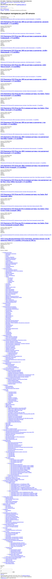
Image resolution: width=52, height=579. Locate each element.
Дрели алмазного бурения (11, 300)
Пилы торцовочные (10, 290)
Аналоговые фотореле (13, 352)
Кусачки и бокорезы (10, 257)
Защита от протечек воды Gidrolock (13, 370)
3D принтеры (8, 528)
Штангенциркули (9, 315)
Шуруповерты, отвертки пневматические (15, 522)
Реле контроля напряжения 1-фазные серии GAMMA (22, 465)
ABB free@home (9, 425)
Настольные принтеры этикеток (18, 542)
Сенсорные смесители (10, 355)
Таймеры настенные (10, 349)
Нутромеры (8, 318)
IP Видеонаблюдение (10, 364)
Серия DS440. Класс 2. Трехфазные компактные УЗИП (22, 487)
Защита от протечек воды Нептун (13, 378)
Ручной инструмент (7, 252)
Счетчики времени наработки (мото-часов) (15, 479)
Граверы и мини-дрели (10, 287)
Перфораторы (9, 272)
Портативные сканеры (15, 550)
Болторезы (8, 254)
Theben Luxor (8, 405)
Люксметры (8, 329)
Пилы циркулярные (10, 289)
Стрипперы (8, 260)
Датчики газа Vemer (10, 435)
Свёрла (7, 276)
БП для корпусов (9, 507)
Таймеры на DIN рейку (11, 348)
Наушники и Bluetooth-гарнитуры (13, 532)
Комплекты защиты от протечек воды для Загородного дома (21, 374)
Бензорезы (8, 305)
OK (13, 572)
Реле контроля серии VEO (16, 473)
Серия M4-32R (11, 454)
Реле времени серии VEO (16, 462)
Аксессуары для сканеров (16, 553)
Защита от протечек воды (8, 368)
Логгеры (7, 330)
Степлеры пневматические (11, 523)
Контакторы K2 (11, 450)
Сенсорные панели (12, 391)
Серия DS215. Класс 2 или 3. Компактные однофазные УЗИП (24, 493)
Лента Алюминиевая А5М (11, 439)
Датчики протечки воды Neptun (15, 382)
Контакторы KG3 (12, 448)
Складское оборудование (8, 562)
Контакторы (8, 441)
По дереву (10, 279)
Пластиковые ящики (10, 563)
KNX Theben (8, 403)
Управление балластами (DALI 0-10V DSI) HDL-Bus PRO (20, 418)
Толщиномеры (9, 333)
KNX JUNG (8, 422)
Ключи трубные (9, 261)
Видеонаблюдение (7, 363)
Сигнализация (6, 360)
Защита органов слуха (10, 561)
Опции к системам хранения (12, 526)
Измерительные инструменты (9, 306)
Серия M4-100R (11, 456)
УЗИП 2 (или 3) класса (13, 490)
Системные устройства (13, 401)
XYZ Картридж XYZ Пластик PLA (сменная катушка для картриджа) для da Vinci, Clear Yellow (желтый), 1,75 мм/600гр (26, 181)
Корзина (4, 6)
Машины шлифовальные (11, 302)
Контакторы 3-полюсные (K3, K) (15, 444)
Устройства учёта (9, 547)
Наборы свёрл (11, 281)
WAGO (7, 426)
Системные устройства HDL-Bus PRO (16, 412)
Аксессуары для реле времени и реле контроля (18, 475)
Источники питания (10, 437)
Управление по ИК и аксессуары (15, 410)
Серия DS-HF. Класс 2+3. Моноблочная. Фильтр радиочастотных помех (26, 489)
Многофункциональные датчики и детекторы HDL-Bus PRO (21, 413)
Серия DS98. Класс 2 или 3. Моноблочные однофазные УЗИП (24, 495)
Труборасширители (10, 266)
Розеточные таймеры (10, 346)
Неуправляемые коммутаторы (12, 499)
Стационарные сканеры (16, 549)
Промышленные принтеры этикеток (18, 543)
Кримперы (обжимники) (11, 258)
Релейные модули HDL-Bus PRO (15, 416)
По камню (10, 280)
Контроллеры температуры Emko (13, 478)
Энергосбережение (12, 399)
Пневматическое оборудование (9, 512)
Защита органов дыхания (11, 558)
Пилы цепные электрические (12, 291)
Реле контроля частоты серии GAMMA (19, 470)
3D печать (7, 10)
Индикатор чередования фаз (12, 321)
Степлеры (8, 283)
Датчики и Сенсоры (12, 397)
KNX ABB (8, 424)
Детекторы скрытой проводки (12, 320)
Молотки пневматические (11, 518)
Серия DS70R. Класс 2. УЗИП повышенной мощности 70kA (24, 488)
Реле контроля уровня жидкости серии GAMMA (21, 472)
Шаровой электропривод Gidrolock (15, 373)
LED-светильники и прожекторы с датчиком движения (18, 343)
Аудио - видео (6, 531)
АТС (7, 511)
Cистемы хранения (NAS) (8, 524)
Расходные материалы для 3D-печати (14, 530)
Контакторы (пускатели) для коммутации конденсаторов (20, 447)
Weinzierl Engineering (10, 404)
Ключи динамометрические (12, 262)
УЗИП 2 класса (11, 482)
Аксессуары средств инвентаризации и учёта (15, 556)
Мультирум (10, 402)
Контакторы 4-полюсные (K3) (14, 446)
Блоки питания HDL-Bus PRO (14, 421)
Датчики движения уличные (12, 341)
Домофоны (5, 384)
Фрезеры (7, 285)
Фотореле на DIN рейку (11, 351)
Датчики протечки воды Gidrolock (15, 372)
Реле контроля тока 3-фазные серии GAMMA (20, 469)
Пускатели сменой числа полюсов (15, 449)
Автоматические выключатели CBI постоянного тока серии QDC (20, 432)
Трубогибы (8, 265)
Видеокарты (8, 505)
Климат (9, 396)
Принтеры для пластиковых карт (18, 545)
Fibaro (7, 427)
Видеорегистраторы (12, 366)
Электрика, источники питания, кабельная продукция (15, 429)
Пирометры (8, 312)
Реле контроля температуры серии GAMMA (20, 471)
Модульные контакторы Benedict (15, 442)
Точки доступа (9, 500)
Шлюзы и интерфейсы (13, 398)
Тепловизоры (8, 313)
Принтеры (10, 541)
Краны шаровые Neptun (13, 380)
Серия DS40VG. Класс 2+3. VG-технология (20, 486)
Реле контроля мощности (13, 474)
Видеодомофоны (9, 386)
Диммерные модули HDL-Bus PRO (15, 419)
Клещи (7, 255)
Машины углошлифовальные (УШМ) (14, 297)
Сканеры (10, 548)
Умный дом (5, 389)
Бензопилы (8, 304)
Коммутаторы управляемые (12, 501)
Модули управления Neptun (14, 381)
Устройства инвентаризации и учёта (11, 539)
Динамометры (9, 326)
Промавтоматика (6, 440)
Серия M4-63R (11, 455)
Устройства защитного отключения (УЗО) (15, 433)
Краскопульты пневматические (12, 517)
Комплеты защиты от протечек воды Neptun (17, 379)
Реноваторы (8, 284)
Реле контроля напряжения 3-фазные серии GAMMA (22, 466)
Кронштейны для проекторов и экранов (14, 538)
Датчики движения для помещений (13, 342)
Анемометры (8, 334)
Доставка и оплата (9, 2)
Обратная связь (16, 2)
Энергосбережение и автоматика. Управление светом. (15, 340)
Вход (2, 9)
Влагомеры (8, 323)
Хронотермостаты (9, 358)
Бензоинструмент (7, 303)
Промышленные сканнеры (16, 552)
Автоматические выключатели (12, 431)
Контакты (23, 2)
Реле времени (11, 458)
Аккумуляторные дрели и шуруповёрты (14, 270)
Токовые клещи (9, 311)
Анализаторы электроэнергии (12, 308)
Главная (2, 2)
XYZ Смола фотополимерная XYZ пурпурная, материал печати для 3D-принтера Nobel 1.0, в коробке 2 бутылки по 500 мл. (25, 239)
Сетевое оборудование (8, 496)
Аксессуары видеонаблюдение (12, 367)
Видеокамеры (11, 365)
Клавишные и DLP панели (14, 420)
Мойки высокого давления (11, 336)
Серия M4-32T (11, 452)
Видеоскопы (8, 319)
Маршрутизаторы (9, 497)
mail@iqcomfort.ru (21, 4)
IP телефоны (8, 510)
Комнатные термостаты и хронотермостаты (12, 356)
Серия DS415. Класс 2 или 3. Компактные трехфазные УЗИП (24, 494)
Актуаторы (10, 394)
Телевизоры (8, 535)
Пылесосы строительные (11, 338)
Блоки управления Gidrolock (14, 371)
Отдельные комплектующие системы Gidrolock (18, 376)
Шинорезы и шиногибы (11, 264)
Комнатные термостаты (11, 357)
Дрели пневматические (11, 515)
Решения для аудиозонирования (15, 417)
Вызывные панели (10, 387)
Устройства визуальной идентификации (14, 540)
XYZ (2, 574)
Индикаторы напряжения (11, 307)
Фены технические (10, 299)
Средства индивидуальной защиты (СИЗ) (12, 557)
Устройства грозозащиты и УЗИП (10, 480)
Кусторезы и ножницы (10, 293)
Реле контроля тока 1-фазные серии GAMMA (20, 467)
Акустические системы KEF (12, 533)
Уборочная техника (7, 335)
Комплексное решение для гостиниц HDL (17, 408)
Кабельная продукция (10, 434)
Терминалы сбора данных (13, 554)
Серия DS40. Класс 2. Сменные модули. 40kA (21, 485)
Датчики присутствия (10, 345)
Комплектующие (11, 383)
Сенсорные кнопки (12, 393)
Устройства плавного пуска (12, 477)
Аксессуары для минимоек (11, 337)
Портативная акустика (10, 534)
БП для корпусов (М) (10, 508)
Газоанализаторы (9, 325)
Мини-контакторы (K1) (13, 443)
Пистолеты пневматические (12, 516)
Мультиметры (9, 310)
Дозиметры (8, 327)
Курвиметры (8, 332)
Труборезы (8, 267)
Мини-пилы (8, 295)
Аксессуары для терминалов (17, 555)
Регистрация (6, 9)
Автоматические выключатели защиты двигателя (16, 451)
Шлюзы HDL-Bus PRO (13, 411)
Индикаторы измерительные (12, 328)
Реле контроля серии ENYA (17, 464)
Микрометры (8, 317)
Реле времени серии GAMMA (17, 459)
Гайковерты (8, 288)
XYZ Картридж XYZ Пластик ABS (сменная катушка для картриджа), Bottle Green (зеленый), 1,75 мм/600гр (25, 166)
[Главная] (3, 3)
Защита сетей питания (10, 481)
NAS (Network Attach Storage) (12, 525)
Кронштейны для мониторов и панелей (14, 537)
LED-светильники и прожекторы (13, 344)
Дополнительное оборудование (12, 388)
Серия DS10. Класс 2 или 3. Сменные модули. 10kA (22, 492)
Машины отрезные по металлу (12, 296)
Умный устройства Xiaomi (11, 428)
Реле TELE (8, 457)
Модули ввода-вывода (13, 414)
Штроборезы (8, 298)
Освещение (10, 395)
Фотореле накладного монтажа (12, 350)
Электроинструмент (7, 268)
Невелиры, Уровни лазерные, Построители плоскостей (17, 322)
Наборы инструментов (10, 259)
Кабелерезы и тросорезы (11, 253)
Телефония (5, 509)
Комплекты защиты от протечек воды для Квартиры (19, 375)
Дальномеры (8, 314)
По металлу (10, 277)
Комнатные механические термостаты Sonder (15, 359)
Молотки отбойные (10, 273)
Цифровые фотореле (12, 353)
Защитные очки (9, 560)
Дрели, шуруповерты (10, 275)
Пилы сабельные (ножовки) (12, 292)
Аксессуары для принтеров (16, 546)
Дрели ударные (9, 274)
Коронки (10, 282)
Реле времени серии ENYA (16, 461)
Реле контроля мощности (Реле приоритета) (15, 436)
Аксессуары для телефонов (9, 503)
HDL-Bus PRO (9, 406)
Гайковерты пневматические (12, 513)
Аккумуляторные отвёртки (11, 269)
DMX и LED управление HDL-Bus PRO (17, 409)
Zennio (7, 390)
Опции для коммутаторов (11, 502)
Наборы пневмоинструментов (12, 519)
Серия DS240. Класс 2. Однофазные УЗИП (20, 484)
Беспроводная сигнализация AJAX (13, 361)
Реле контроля (11, 463)
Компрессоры (8, 520)
